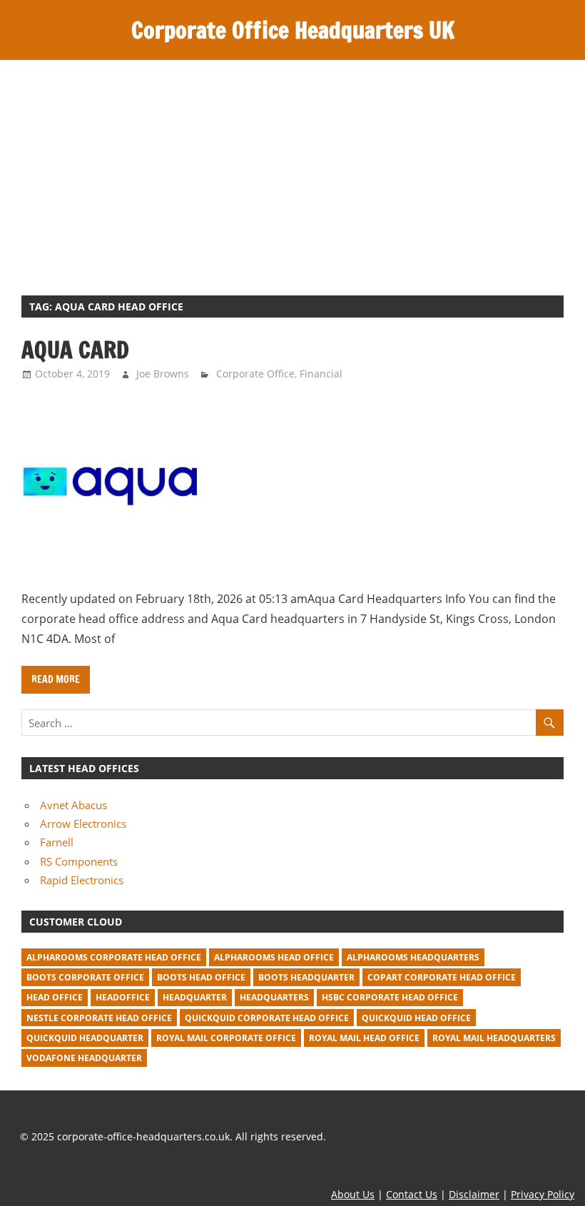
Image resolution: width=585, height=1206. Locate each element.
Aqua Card (75, 349)
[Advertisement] (292, 167)
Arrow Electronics (83, 823)
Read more (55, 679)
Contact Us (411, 1194)
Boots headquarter (306, 977)
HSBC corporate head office (390, 997)
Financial (321, 373)
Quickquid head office (416, 1018)
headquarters (274, 997)
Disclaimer (474, 1194)
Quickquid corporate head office (267, 1018)
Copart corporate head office (441, 977)
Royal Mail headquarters (494, 1038)
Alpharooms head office (274, 957)
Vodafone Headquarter (84, 1058)
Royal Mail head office (364, 1038)
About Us (353, 1194)
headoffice (123, 997)
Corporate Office (255, 373)
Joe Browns (162, 373)
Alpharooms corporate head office (113, 957)
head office (54, 997)
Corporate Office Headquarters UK (292, 30)
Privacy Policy (542, 1194)
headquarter (195, 997)
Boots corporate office (85, 977)
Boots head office (201, 977)
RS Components (79, 861)
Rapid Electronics (81, 880)
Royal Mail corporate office (226, 1038)
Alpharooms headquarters (413, 957)
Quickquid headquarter (84, 1038)
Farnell (56, 842)
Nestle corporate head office (99, 1018)
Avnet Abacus (73, 805)
